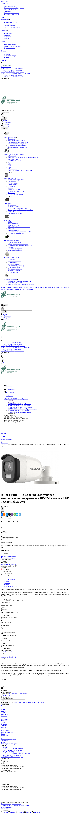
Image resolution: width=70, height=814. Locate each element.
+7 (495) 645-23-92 (11, 75)
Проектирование (9, 48)
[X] (9, 514)
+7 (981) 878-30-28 (11, 70)
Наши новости (5, 730)
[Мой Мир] (7, 514)
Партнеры (7, 37)
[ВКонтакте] (2, 514)
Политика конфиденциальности (11, 804)
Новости (7, 54)
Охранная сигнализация (11, 14)
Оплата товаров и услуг (11, 22)
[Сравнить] (2, 510)
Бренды (3, 711)
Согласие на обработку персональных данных (15, 805)
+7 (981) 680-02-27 (12, 77)
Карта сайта (4, 714)
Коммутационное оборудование (14, 8)
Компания (4, 716)
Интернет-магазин (6, 706)
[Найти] (4, 118)
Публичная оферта (6, 807)
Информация (5, 735)
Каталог (3, 709)
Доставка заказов (9, 25)
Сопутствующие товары (11, 13)
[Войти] (1, 356)
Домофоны (7, 11)
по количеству (22, 693)
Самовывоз (7, 24)
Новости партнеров (10, 56)
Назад (11, 400)
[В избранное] (2, 508)
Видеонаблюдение (10, 6)
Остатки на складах (10, 586)
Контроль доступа (10, 9)
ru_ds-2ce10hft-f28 (6, 651)
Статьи (6, 57)
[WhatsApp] (14, 514)
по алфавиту (13, 693)
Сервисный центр (10, 44)
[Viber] (12, 514)
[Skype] (17, 514)
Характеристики (9, 579)
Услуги (3, 722)
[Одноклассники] (4, 514)
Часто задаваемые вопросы (12, 27)
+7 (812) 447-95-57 (15, 73)
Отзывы (6, 584)
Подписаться (5, 704)
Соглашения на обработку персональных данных (29, 702)
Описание (7, 578)
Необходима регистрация (8, 564)
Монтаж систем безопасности (13, 46)
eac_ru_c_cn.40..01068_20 (8, 657)
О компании (8, 33)
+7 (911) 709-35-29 (12, 72)
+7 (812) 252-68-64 (12, 68)
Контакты (7, 38)
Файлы (6, 581)
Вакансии (7, 35)
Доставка (7, 583)
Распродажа (4, 712)
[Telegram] (20, 514)
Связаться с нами (6, 65)
